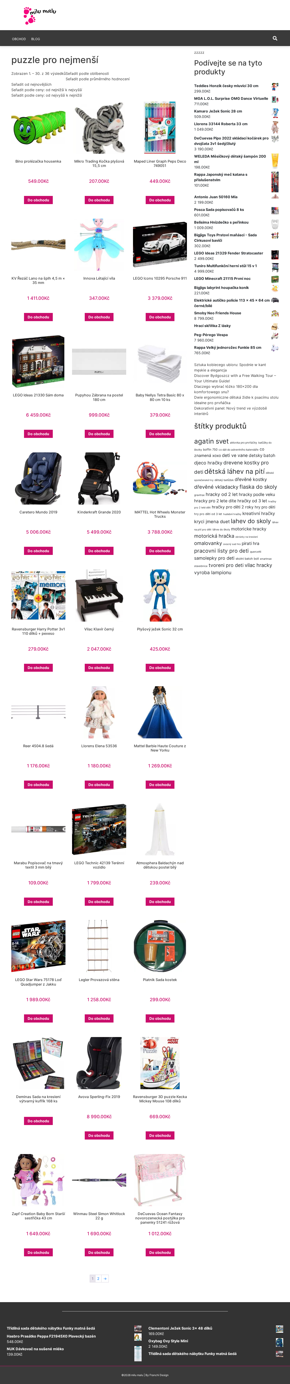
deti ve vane (235, 455)
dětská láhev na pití (234, 471)
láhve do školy (221, 529)
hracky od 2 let (222, 494)
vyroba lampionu (212, 572)
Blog (35, 39)
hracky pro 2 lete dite (215, 500)
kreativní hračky (258, 513)
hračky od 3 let (252, 500)
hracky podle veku (257, 494)
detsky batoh (262, 455)
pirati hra (250, 543)
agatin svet (211, 441)
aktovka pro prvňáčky (243, 442)
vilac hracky (258, 565)
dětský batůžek (224, 480)
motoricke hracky (248, 529)
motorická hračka (214, 536)
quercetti (255, 551)
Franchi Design (159, 1375)
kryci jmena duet (212, 521)
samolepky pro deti (214, 558)
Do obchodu (38, 200)
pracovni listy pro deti (221, 550)
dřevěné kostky (251, 479)
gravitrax (199, 495)
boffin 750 (210, 449)
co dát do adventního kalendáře (239, 449)
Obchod (19, 39)
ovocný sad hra (232, 544)
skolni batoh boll (247, 558)
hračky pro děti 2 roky (233, 507)
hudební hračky (232, 514)
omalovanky (208, 543)
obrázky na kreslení (246, 536)
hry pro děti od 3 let (208, 514)
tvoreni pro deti (226, 565)
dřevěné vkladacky (216, 487)
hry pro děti (265, 507)
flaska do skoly (258, 486)
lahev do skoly (251, 521)
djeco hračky (208, 463)
